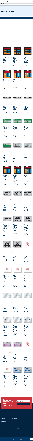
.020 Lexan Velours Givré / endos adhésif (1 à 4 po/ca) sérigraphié (5, 178)
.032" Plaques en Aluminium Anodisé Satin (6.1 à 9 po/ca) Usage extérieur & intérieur (5, 228)
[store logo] (4, 1)
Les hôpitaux (2, 419)
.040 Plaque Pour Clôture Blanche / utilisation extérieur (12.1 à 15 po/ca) (25, 254)
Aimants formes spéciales (14, 415)
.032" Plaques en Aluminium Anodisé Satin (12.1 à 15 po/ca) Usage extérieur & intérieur (5, 203)
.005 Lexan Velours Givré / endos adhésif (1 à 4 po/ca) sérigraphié (15, 59)
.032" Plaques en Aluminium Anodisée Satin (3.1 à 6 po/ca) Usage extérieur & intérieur (26, 203)
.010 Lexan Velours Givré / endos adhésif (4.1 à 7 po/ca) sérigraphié (26, 82)
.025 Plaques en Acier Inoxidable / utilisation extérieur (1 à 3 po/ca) (15, 378)
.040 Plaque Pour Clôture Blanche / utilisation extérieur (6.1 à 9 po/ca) (25, 279)
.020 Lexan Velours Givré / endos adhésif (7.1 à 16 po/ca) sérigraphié (26, 178)
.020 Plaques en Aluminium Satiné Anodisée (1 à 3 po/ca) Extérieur (15, 328)
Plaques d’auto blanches (14, 422)
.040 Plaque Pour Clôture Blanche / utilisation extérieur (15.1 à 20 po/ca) (5, 279)
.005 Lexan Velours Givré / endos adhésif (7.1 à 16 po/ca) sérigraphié (5, 59)
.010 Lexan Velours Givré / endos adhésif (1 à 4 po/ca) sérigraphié (15, 82)
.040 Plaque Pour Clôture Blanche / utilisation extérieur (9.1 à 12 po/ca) (5, 379)
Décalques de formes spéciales (15, 416)
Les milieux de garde (3, 418)
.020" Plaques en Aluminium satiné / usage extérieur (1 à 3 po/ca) (26, 154)
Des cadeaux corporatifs (4, 421)
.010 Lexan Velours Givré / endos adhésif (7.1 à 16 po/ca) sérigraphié (5, 82)
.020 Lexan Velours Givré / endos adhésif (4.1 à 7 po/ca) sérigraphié (15, 178)
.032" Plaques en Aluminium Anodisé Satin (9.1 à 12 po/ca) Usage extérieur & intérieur (15, 354)
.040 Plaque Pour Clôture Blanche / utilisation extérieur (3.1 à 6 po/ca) (15, 279)
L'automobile (2, 415)
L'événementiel (3, 416)
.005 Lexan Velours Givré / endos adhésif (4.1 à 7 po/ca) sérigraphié (26, 59)
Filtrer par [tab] (2, 17)
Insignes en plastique (14, 418)
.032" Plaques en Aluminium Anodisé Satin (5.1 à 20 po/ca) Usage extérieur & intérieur (15, 203)
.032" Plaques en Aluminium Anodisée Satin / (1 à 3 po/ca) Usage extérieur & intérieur (5, 354)
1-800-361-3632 (16, 431)
